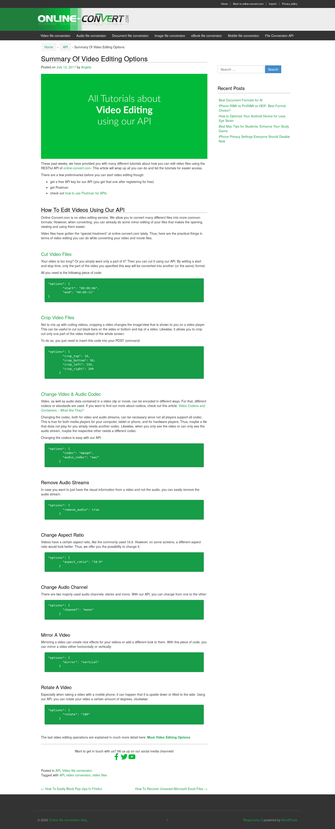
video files (100, 775)
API (65, 47)
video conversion (78, 775)
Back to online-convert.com (248, 3)
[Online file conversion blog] (90, 19)
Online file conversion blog (68, 820)
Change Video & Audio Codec (71, 394)
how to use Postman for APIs (86, 193)
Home (224, 3)
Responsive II (253, 820)
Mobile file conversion (243, 35)
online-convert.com (77, 168)
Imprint (272, 3)
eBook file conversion (206, 35)
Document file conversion (130, 35)
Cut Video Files (56, 254)
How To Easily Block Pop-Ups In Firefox (71, 788)
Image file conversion (170, 35)
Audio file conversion (91, 35)
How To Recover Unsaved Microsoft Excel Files (171, 788)
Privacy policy (289, 3)
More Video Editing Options (168, 737)
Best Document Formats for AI (241, 100)
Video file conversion (55, 35)
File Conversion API (279, 35)
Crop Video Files (57, 317)
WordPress (289, 820)
